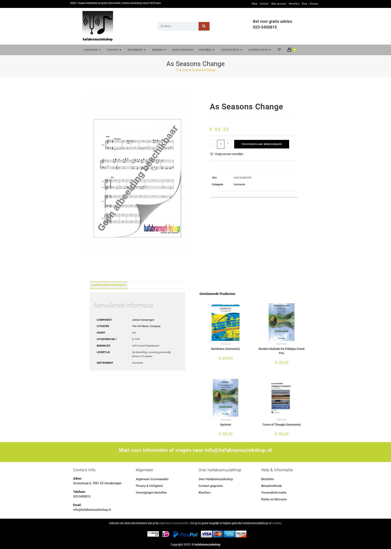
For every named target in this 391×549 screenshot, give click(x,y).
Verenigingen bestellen (151, 492)
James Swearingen (143, 319)
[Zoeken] (204, 26)
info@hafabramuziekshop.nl (238, 450)
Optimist (225, 424)
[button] (226, 154)
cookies (276, 523)
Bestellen (267, 479)
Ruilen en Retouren (274, 499)
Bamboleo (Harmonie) (225, 348)
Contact (264, 4)
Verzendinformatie (273, 492)
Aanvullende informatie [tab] (109, 285)
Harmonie (239, 184)
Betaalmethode (271, 486)
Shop (254, 4)
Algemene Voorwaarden (152, 479)
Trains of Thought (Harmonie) (281, 424)
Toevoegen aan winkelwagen (262, 144)
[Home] (177, 69)
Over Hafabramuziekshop (216, 479)
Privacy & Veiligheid (149, 486)
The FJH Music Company (146, 326)
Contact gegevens (211, 486)
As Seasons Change (203, 69)
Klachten (204, 492)
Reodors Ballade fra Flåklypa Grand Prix (281, 351)
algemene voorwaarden (174, 523)
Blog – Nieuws (310, 4)
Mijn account (278, 4)
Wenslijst (294, 4)
